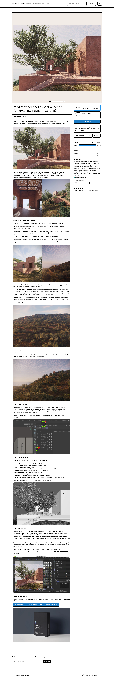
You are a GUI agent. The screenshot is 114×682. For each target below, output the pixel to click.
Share (97, 135)
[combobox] (83, 136)
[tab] (50, 101)
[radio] (87, 108)
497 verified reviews (93, 190)
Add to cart (87, 121)
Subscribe (91, 3)
